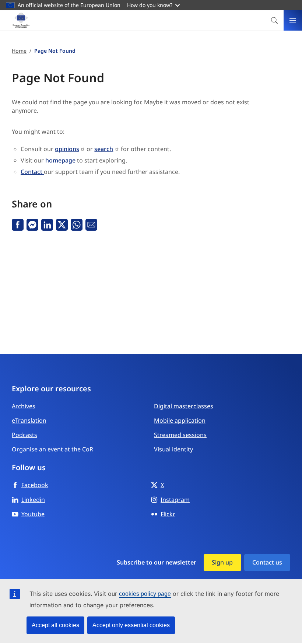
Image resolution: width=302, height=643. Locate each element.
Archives (23, 406)
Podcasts (24, 435)
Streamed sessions (180, 435)
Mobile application (180, 420)
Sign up (222, 562)
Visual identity (173, 449)
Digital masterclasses (183, 406)
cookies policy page (145, 594)
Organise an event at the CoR (52, 449)
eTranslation (29, 420)
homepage (61, 160)
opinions (67, 149)
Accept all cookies (55, 625)
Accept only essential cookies (131, 625)
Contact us (267, 562)
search (103, 149)
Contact (32, 172)
